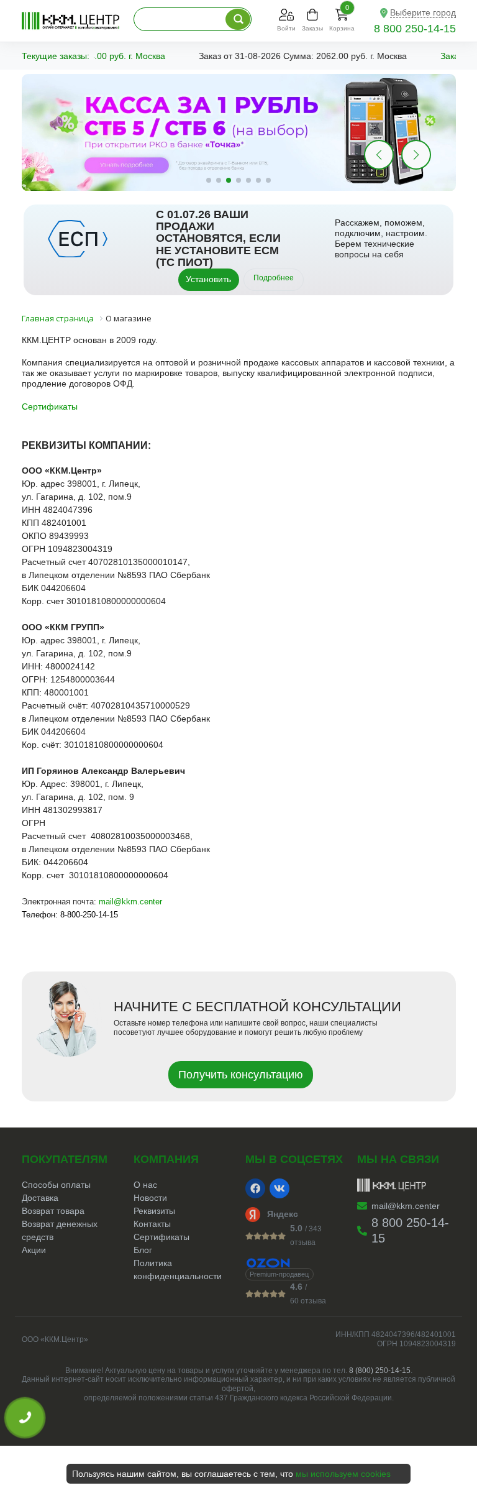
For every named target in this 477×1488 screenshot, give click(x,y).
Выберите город (423, 12)
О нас (145, 1185)
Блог (143, 1250)
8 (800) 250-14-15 (380, 1370)
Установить (208, 279)
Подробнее (273, 277)
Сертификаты (50, 406)
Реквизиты (154, 1211)
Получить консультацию (240, 1074)
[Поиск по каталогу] (237, 19)
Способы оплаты (56, 1185)
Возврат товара (53, 1211)
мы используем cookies (343, 1474)
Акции (34, 1250)
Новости (150, 1198)
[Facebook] (255, 1188)
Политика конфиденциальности (178, 1269)
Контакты (152, 1224)
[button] (416, 155)
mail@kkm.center (130, 901)
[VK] (279, 1188)
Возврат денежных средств (60, 1230)
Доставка (40, 1198)
